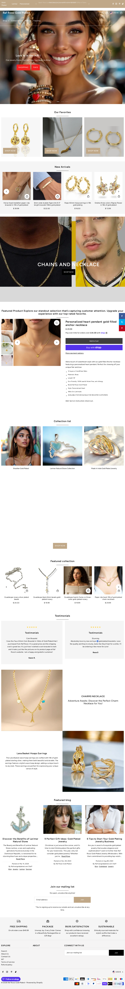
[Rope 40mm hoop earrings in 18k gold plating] (78, 186)
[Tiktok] (122, 4)
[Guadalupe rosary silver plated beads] (16, 580)
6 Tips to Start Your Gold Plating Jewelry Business (104, 840)
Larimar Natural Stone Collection (62, 468)
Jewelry (15, 869)
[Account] (107, 13)
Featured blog (62, 800)
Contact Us (5, 957)
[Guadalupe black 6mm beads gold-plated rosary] (47, 580)
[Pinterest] (119, 4)
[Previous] (36, 4)
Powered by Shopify (34, 983)
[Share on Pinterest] (122, 328)
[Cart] (121, 13)
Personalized (24, 4)
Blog (10, 869)
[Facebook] (113, 4)
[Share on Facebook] (122, 316)
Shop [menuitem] (5, 21)
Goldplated (103, 866)
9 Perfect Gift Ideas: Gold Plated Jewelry (62, 840)
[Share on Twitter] (122, 322)
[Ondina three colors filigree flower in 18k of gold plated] (108, 186)
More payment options (75, 353)
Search (4, 951)
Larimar (14, 4)
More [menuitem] (27, 21)
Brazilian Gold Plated (21, 468)
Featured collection (62, 561)
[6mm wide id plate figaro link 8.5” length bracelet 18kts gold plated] (47, 186)
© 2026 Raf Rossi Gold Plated (13, 983)
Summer (29, 869)
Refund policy (6, 965)
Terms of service (8, 962)
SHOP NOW (38, 75)
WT (2, 959)
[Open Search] (103, 13)
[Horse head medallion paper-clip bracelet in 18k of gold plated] (16, 186)
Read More (20, 859)
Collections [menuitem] (16, 21)
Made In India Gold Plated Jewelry (104, 468)
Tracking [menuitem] (37, 21)
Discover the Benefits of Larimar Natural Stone (20, 840)
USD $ (116, 13)
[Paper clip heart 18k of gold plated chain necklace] (108, 580)
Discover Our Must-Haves (41, 68)
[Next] (89, 4)
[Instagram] (116, 4)
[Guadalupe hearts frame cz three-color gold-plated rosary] (78, 580)
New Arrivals (62, 166)
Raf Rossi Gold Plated (16, 12)
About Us (5, 954)
